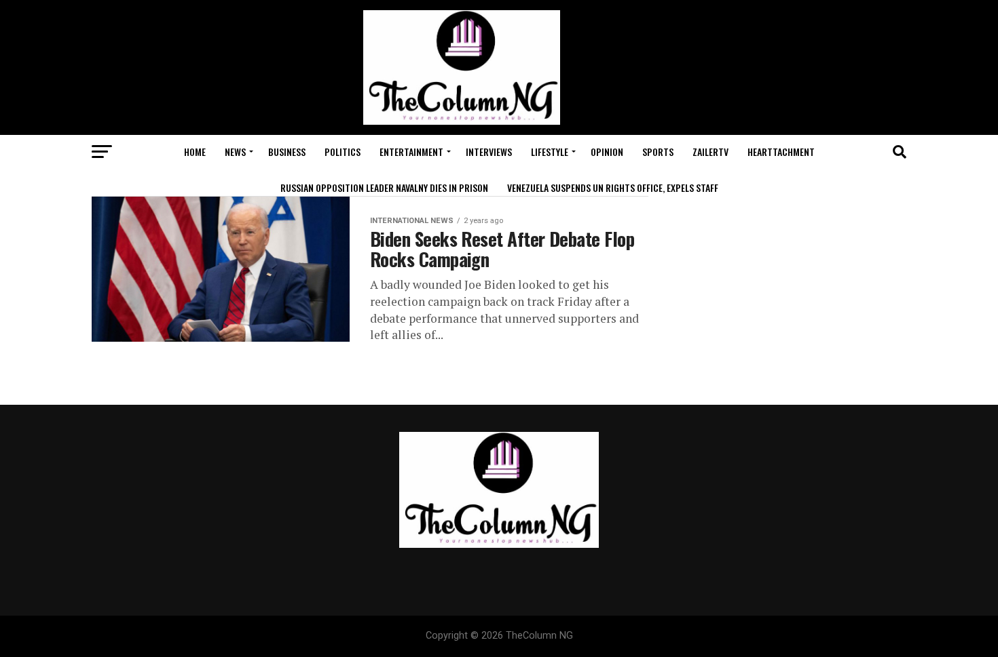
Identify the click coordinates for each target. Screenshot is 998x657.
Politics (343, 151)
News (235, 151)
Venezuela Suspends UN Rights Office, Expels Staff (612, 187)
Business (287, 151)
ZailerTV (710, 151)
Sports (657, 151)
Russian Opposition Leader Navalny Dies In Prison (384, 187)
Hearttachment (781, 151)
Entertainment (411, 151)
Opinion (607, 151)
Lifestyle (549, 151)
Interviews (489, 151)
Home (195, 151)
